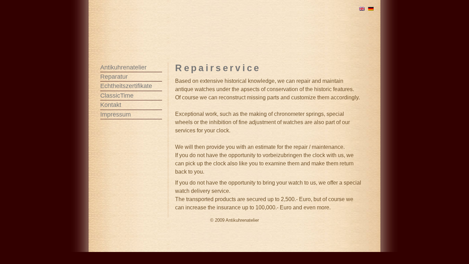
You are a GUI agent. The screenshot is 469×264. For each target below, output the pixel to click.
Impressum (115, 114)
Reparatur (114, 76)
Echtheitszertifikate (126, 85)
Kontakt (110, 104)
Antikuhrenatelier (123, 67)
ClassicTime (117, 95)
